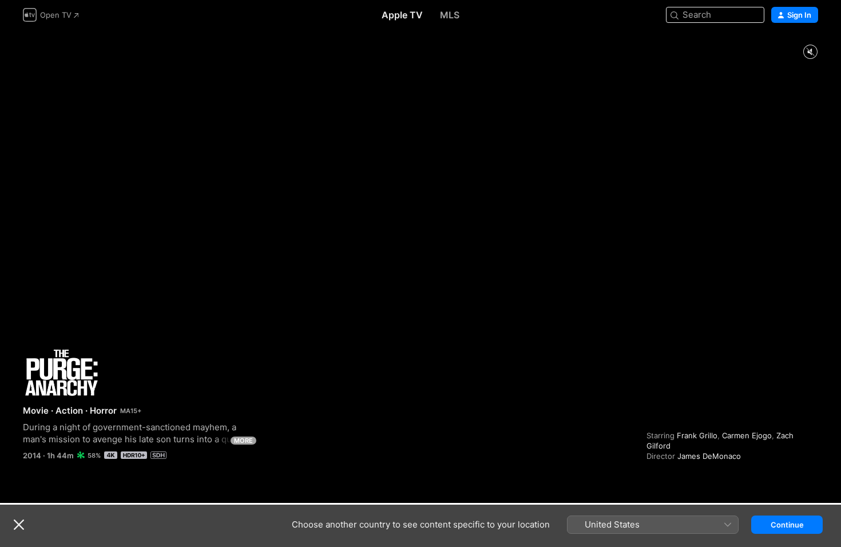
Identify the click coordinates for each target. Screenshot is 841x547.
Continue (787, 524)
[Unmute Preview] (810, 52)
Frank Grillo (697, 435)
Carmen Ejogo (747, 435)
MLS (449, 15)
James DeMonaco (709, 456)
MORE (243, 441)
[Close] (19, 525)
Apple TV (402, 15)
